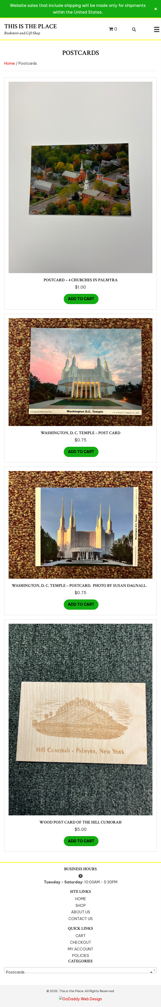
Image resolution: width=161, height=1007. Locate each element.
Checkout (80, 942)
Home (9, 63)
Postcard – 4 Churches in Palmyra (81, 280)
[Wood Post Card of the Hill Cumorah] (80, 719)
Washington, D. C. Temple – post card (80, 433)
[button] (156, 9)
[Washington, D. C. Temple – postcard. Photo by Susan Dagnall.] (80, 524)
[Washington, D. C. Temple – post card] (80, 371)
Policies (80, 955)
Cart (80, 935)
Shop (80, 905)
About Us (80, 912)
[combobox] (80, 970)
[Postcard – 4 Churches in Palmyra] (80, 177)
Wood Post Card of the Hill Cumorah (80, 822)
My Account (80, 949)
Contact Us (80, 918)
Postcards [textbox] (79, 972)
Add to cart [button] (81, 298)
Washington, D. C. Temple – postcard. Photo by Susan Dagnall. (80, 585)
